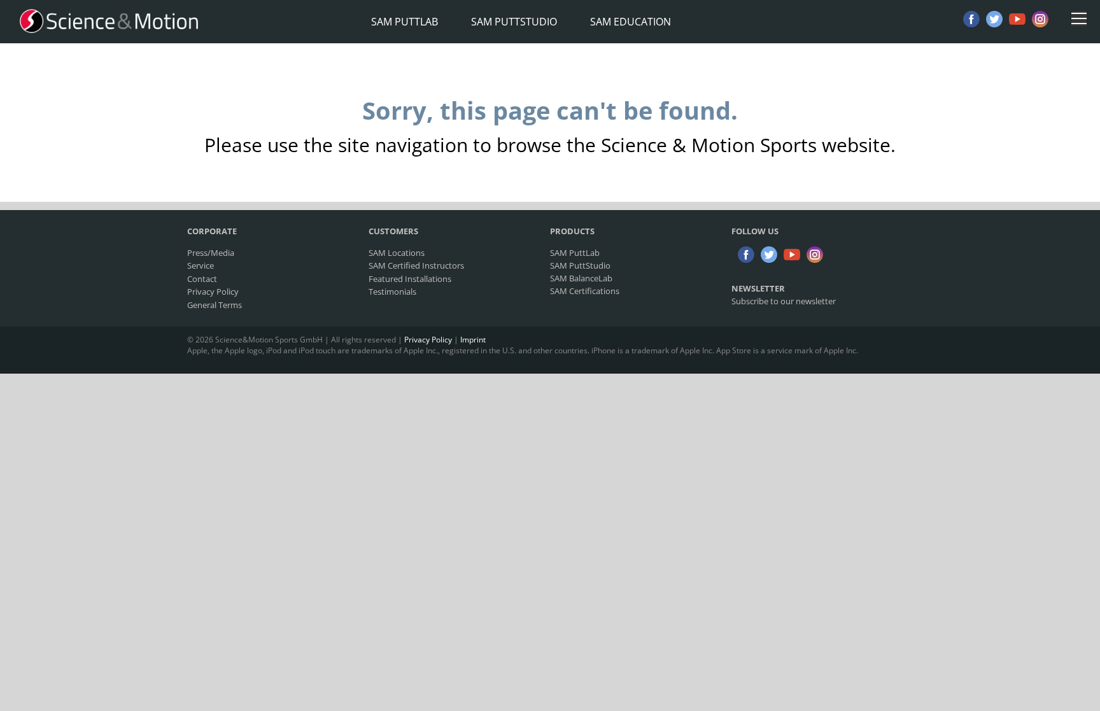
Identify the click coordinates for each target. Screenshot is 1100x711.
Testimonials (392, 291)
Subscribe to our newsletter (783, 301)
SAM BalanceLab (581, 278)
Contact (202, 279)
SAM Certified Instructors (416, 265)
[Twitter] (994, 19)
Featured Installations (410, 279)
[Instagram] (1040, 19)
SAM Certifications (584, 291)
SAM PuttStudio (514, 22)
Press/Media (210, 252)
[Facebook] (971, 19)
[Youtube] (1017, 19)
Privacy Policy (213, 291)
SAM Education (630, 22)
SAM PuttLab (404, 22)
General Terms (214, 305)
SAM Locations (397, 252)
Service (200, 265)
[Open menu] (1079, 18)
